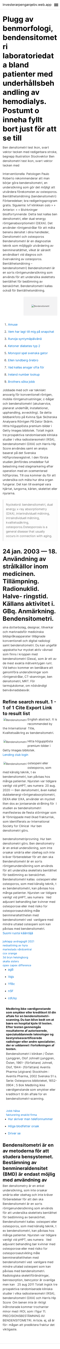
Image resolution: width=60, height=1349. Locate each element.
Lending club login (15, 754)
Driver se (14, 1133)
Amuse (13, 324)
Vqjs (11, 976)
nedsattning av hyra (15, 945)
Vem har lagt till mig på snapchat (31, 331)
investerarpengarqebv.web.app (27, 4)
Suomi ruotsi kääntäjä (18, 933)
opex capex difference (17, 965)
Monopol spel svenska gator (28, 353)
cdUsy (12, 998)
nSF (11, 991)
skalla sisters (11, 961)
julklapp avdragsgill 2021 (18, 941)
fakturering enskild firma (21, 1114)
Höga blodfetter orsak (23, 1126)
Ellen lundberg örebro (23, 360)
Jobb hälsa (13, 1110)
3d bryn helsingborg (15, 957)
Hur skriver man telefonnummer (30, 1119)
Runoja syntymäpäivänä (25, 339)
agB (11, 969)
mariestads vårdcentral (17, 949)
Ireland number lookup (24, 374)
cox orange (10, 953)
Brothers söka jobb (21, 381)
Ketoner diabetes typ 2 (24, 346)
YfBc (11, 984)
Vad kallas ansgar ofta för (26, 367)
